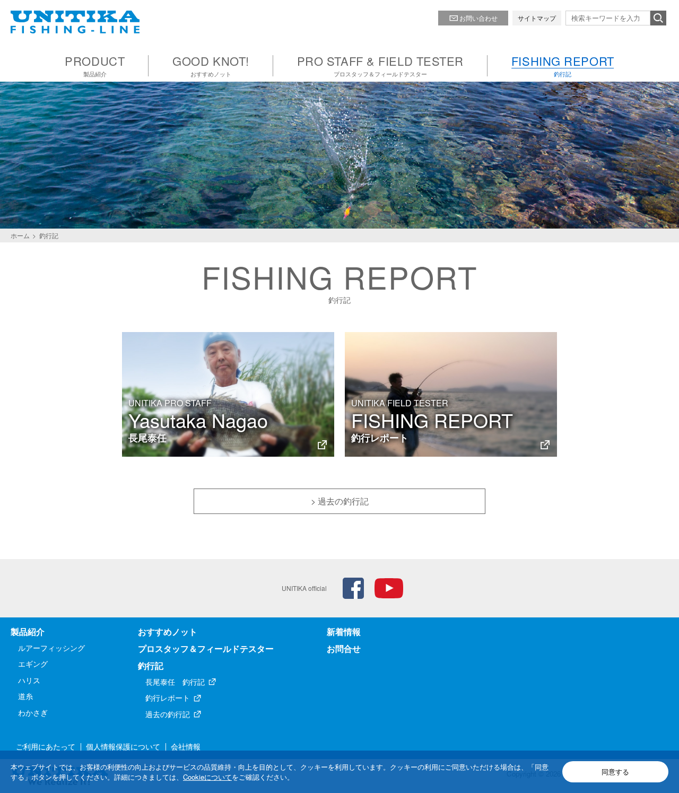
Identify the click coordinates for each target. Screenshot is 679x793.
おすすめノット (167, 631)
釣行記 (150, 665)
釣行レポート (167, 697)
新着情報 (344, 631)
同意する (615, 771)
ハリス (29, 680)
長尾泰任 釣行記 (175, 681)
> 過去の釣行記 (340, 501)
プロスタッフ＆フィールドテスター (206, 648)
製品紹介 (28, 631)
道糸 (25, 696)
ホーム (20, 235)
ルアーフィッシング (51, 647)
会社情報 (186, 746)
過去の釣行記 (167, 714)
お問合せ (344, 648)
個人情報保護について (123, 746)
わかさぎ (33, 712)
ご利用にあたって (45, 746)
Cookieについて (207, 777)
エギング (33, 663)
